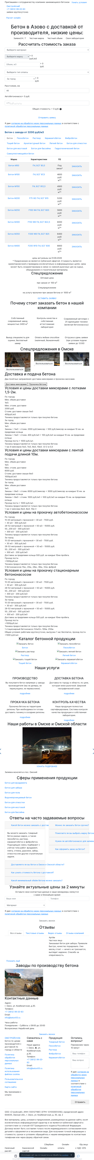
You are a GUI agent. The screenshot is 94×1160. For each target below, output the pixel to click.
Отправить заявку (47, 117)
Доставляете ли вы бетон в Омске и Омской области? (37, 864)
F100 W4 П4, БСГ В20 (39, 210)
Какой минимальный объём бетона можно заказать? (36, 880)
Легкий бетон (56, 143)
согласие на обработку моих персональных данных (36, 123)
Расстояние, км (12, 86)
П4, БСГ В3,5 (39, 165)
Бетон (10, 138)
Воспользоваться (14, 369)
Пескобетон (23, 138)
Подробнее (25, 693)
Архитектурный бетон (34, 143)
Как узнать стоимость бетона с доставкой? (32, 872)
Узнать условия (79, 2)
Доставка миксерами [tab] (16, 384)
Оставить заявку (47, 298)
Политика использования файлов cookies (12, 1071)
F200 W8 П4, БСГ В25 (38, 234)
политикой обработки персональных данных (26, 126)
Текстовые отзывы (35, 933)
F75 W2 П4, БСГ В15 (38, 198)
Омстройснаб (13, 6)
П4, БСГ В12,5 (39, 186)
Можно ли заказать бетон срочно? (72, 825)
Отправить (80, 1102)
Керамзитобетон (53, 138)
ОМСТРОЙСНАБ (12, 1038)
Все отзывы (16, 933)
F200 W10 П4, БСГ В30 (39, 246)
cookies (65, 1155)
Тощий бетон (13, 143)
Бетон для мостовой (17, 148)
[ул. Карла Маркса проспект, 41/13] (47, 982)
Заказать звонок (47, 920)
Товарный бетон (57, 1042)
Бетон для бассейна (41, 148)
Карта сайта (11, 1087)
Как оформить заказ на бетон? (70, 849)
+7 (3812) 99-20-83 (16, 9)
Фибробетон (71, 138)
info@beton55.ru (12, 1017)
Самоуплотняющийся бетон (20, 153)
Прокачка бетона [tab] (37, 384)
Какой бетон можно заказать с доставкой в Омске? (36, 825)
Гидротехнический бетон (67, 148)
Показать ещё (13, 961)
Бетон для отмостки (77, 143)
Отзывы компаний (75, 933)
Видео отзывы (55, 933)
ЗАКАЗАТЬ (77, 166)
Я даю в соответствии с (42, 124)
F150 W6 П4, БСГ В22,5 (39, 222)
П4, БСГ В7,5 (39, 174)
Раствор (37, 138)
